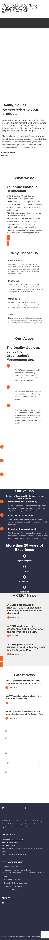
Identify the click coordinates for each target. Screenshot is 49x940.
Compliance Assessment (13, 886)
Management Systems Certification (18, 870)
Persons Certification (36, 873)
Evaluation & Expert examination (16, 883)
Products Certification (13, 873)
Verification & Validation (12, 880)
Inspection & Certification (13, 867)
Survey (6, 876)
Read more (14, 617)
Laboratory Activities (11, 889)
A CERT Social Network (37, 23)
